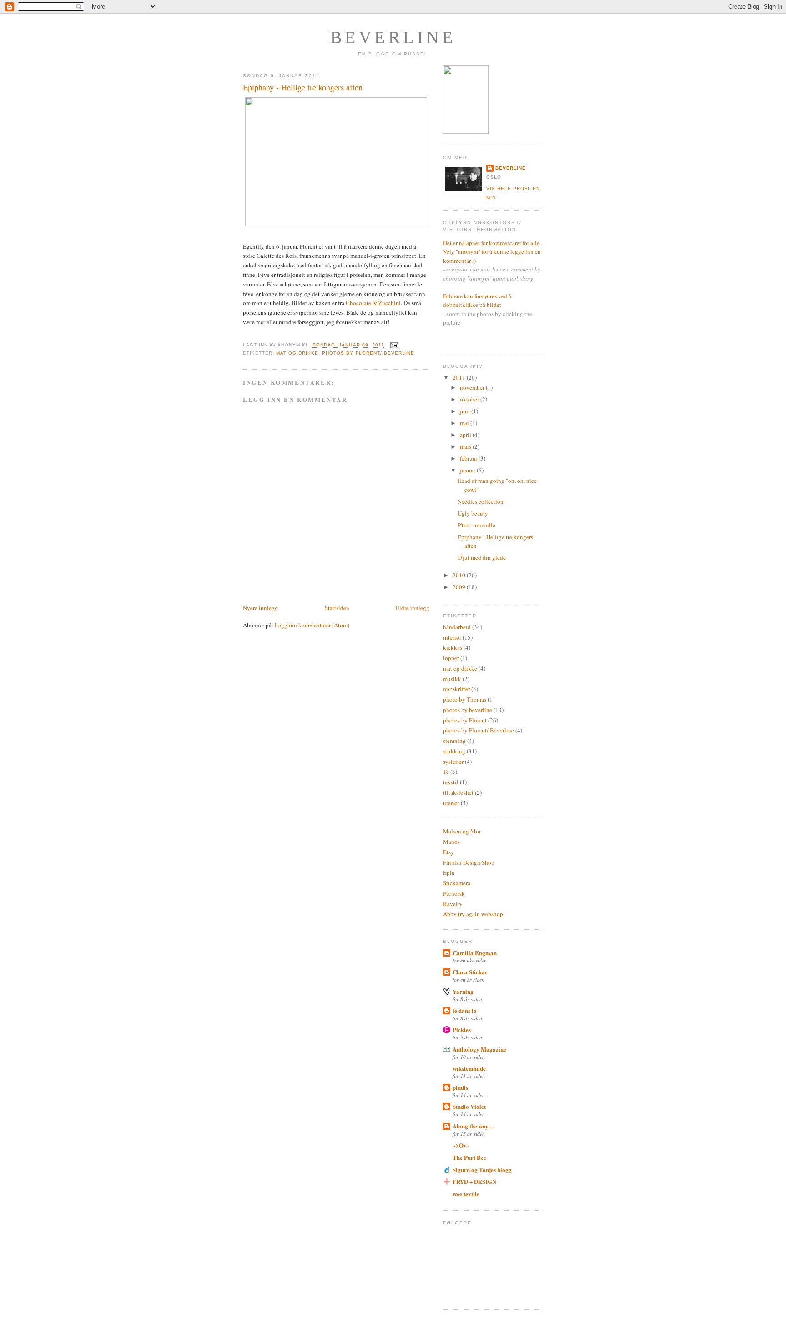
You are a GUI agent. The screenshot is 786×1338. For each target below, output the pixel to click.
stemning (454, 741)
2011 (460, 377)
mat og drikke (297, 353)
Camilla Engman (475, 952)
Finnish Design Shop (468, 862)
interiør (452, 637)
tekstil (450, 782)
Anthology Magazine (479, 1049)
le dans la (465, 1010)
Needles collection (481, 501)
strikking (454, 751)
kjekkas (452, 647)
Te (446, 771)
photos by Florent (465, 720)
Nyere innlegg (260, 608)
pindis (460, 1087)
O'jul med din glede (482, 557)
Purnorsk (454, 893)
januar (468, 470)
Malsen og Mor (462, 831)
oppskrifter (456, 689)
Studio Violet (469, 1106)
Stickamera (456, 883)
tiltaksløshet (458, 792)
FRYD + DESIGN (474, 1181)
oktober (470, 399)
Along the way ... (473, 1126)
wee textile (466, 1193)
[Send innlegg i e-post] (393, 345)
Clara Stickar (470, 971)
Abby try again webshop (473, 914)
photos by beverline (467, 710)
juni (465, 411)
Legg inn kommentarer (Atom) (312, 625)
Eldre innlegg (412, 608)
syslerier (453, 761)
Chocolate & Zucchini (373, 303)
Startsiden (337, 608)
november (473, 387)
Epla (448, 872)
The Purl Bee (469, 1157)
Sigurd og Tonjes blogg (482, 1169)
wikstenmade (469, 1068)
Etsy (448, 852)
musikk (452, 679)
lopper (451, 658)
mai (465, 423)
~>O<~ (461, 1145)
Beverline (393, 37)
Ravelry (453, 904)
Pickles (462, 1029)
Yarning (463, 991)
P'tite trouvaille (476, 525)
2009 (460, 587)
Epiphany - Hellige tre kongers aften (303, 87)
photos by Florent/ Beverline (368, 353)
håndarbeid (457, 627)
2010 (460, 575)
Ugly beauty (473, 513)
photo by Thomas (464, 699)
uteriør (451, 803)
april (466, 435)
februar (469, 458)
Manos (451, 841)
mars (466, 446)
